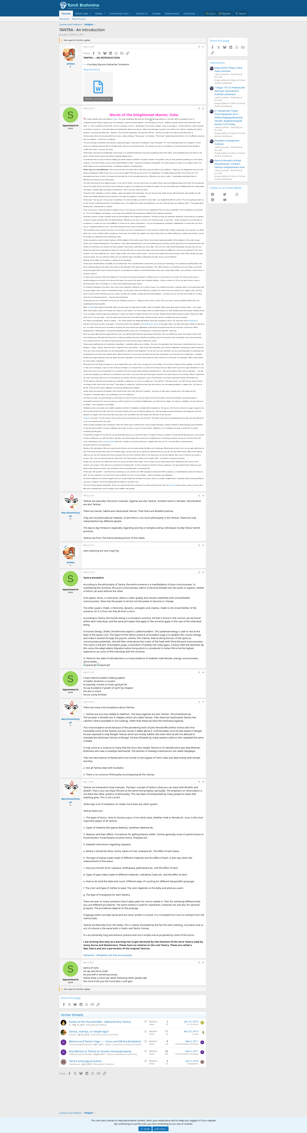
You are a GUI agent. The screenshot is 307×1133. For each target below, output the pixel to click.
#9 (203, 962)
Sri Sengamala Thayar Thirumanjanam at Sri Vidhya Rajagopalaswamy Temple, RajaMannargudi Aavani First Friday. (228, 117)
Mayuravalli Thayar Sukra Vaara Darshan (228, 69)
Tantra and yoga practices (85, 1061)
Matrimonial (172, 13)
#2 (203, 108)
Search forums (79, 18)
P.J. (70, 1024)
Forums (66, 13)
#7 (203, 702)
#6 (203, 672)
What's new (81, 13)
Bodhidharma (193, 320)
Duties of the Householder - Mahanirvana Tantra (100, 1021)
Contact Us (142, 13)
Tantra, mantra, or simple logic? (89, 1031)
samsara (172, 485)
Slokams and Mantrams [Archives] (121, 1054)
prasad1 (72, 1034)
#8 (203, 781)
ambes (65, 34)
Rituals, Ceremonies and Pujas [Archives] (123, 1044)
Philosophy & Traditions (96, 1024)
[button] (90, 13)
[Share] (199, 47)
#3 (203, 495)
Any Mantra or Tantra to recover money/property (100, 1051)
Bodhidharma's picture (150, 324)
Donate (156, 13)
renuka (195, 1034)
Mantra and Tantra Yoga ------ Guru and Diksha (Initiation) (105, 1041)
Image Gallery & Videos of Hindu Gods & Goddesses (229, 81)
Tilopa (115, 119)
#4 (203, 545)
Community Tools (119, 13)
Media (98, 13)
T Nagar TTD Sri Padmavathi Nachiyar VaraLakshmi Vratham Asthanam (229, 91)
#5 (203, 572)
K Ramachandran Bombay (80, 1044)
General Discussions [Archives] (104, 1034)
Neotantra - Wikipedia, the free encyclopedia (107, 955)
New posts (64, 18)
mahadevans (74, 1064)
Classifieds (189, 13)
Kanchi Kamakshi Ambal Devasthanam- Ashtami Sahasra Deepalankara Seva (229, 164)
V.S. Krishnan (192, 1024)
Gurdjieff (91, 307)
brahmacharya (109, 441)
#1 (203, 46)
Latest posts (217, 62)
